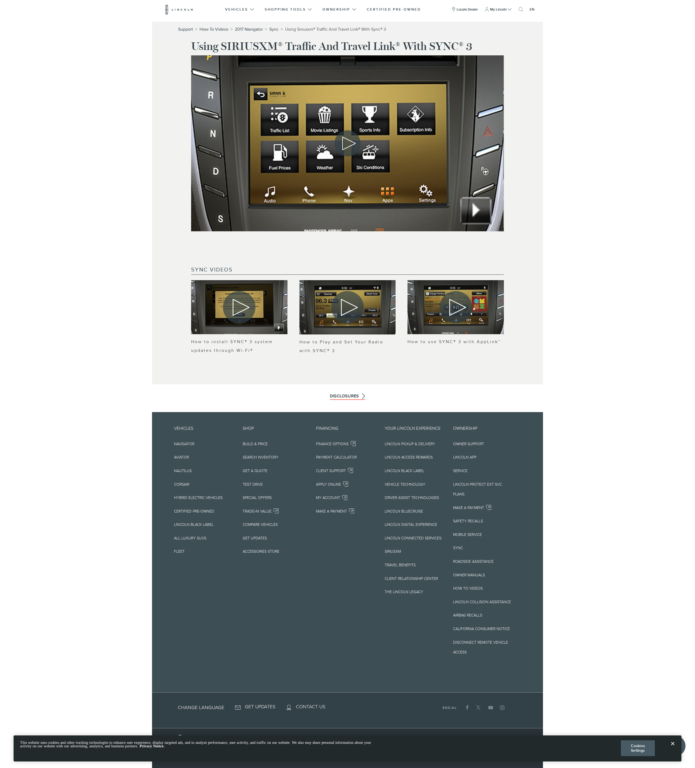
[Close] (673, 748)
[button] (240, 9)
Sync (274, 29)
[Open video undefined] (239, 307)
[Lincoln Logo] (179, 9)
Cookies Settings (638, 748)
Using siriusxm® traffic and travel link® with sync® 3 (335, 29)
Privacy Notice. (152, 746)
